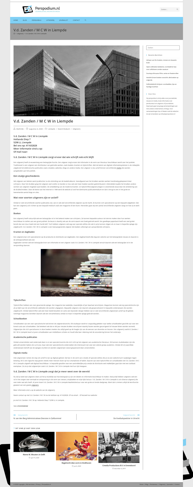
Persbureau (153, 484)
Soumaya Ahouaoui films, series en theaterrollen (162, 73)
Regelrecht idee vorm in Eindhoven (76, 463)
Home (141, 484)
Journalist (170, 484)
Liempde (51, 129)
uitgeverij (35, 385)
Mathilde (20, 129)
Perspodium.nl (46, 484)
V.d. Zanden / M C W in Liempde (35, 34)
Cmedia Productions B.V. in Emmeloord (118, 465)
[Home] (14, 34)
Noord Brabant (64, 129)
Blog (146, 484)
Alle (27, 484)
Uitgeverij (77, 129)
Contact (177, 484)
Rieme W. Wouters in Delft (34, 454)
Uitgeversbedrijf (22, 406)
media (119, 168)
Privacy (38, 484)
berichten (32, 484)
